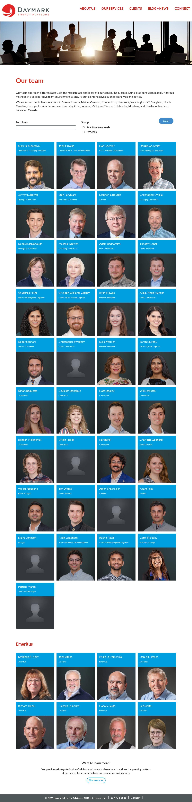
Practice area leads (98, 127)
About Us (87, 8)
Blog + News (158, 8)
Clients (135, 8)
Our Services (112, 8)
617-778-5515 (118, 797)
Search (166, 121)
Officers (91, 132)
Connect (182, 8)
